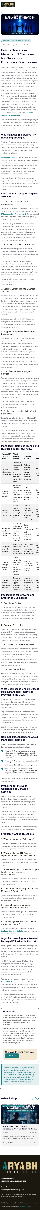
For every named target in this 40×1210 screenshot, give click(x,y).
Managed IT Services (9, 157)
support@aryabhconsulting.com (12, 1190)
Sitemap (35, 1203)
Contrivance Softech (25, 1206)
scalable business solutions (13, 931)
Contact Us (12, 1055)
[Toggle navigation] (37, 4)
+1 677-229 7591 (20, 1181)
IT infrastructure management (13, 214)
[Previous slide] (37, 1098)
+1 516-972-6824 (7, 1181)
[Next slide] (31, 1098)
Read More (33, 1143)
